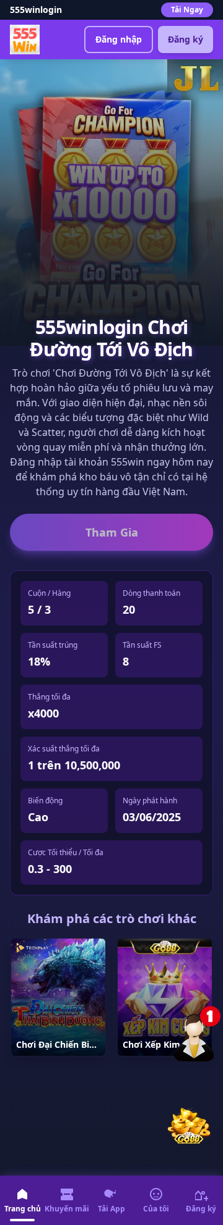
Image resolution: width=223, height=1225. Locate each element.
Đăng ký (185, 39)
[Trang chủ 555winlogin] (25, 39)
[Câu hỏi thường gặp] (198, 1032)
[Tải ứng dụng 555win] (188, 1124)
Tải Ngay (187, 9)
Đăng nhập (118, 39)
